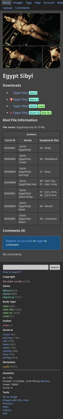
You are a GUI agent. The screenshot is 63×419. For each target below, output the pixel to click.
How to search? (12, 272)
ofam (7, 325)
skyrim (10, 293)
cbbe (9, 306)
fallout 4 (10, 290)
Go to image (10, 396)
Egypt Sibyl (25, 93)
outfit (10, 366)
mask (9, 347)
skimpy (10, 357)
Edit (5, 413)
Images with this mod (16, 400)
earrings (11, 337)
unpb (8, 316)
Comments (22, 8)
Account (49, 3)
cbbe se (11, 312)
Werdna (45, 381)
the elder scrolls (16, 281)
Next (5, 406)
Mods (6, 3)
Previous (8, 403)
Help (38, 3)
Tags (29, 3)
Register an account (19, 241)
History (7, 410)
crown (9, 334)
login (40, 241)
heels (9, 344)
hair (8, 341)
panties (10, 351)
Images (18, 3)
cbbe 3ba (12, 309)
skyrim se (12, 297)
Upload (7, 8)
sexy (8, 354)
